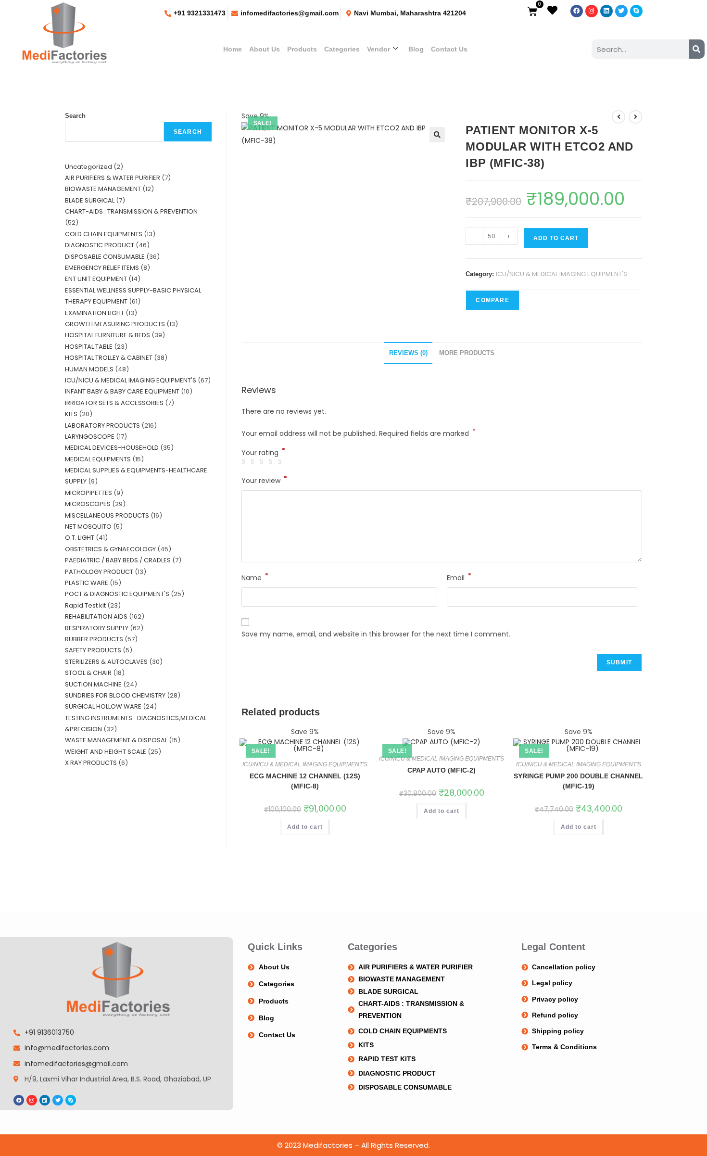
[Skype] (636, 11)
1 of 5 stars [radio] (244, 461)
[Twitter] (621, 11)
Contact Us (449, 49)
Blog (416, 49)
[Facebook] (576, 11)
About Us (264, 49)
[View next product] (635, 117)
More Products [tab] (466, 353)
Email (459, 577)
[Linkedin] (606, 11)
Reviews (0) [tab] (408, 353)
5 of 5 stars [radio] (281, 461)
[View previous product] (618, 117)
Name (254, 577)
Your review (264, 480)
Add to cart (556, 238)
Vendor (378, 49)
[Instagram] (591, 11)
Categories (342, 49)
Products (302, 49)
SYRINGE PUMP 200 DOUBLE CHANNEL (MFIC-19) (578, 781)
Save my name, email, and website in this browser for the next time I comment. (375, 634)
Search (75, 115)
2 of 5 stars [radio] (254, 461)
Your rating (263, 452)
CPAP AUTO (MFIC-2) (441, 770)
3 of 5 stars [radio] (263, 461)
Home (232, 49)
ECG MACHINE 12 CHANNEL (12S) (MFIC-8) (305, 781)
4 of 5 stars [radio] (272, 461)
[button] (437, 134)
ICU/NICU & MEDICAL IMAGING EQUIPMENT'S (561, 274)
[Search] (697, 49)
